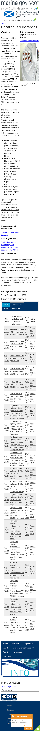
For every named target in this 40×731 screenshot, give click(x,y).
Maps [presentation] (6, 304)
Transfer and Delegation (11, 652)
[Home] (20, 5)
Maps (3, 686)
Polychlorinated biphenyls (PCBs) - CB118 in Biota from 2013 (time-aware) (17, 473)
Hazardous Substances (29, 40)
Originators (28, 643)
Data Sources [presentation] (17, 304)
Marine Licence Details (21, 648)
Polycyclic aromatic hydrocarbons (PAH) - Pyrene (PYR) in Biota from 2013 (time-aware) (16, 606)
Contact (10, 710)
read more (28, 728)
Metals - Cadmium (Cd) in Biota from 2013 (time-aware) (17, 332)
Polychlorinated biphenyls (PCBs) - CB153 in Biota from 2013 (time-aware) (17, 500)
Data (15, 686)
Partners (15, 643)
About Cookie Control (13, 716)
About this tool (27, 725)
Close (30, 715)
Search (5, 648)
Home (3, 23)
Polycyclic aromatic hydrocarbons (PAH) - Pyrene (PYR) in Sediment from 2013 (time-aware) (17, 625)
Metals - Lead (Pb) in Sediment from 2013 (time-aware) (17, 371)
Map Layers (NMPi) (6, 332)
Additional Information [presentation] (12, 309)
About (9, 706)
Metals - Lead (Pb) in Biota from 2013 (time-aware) (17, 358)
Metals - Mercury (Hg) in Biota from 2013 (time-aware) (17, 384)
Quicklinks (6, 656)
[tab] (6, 304)
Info (10, 686)
